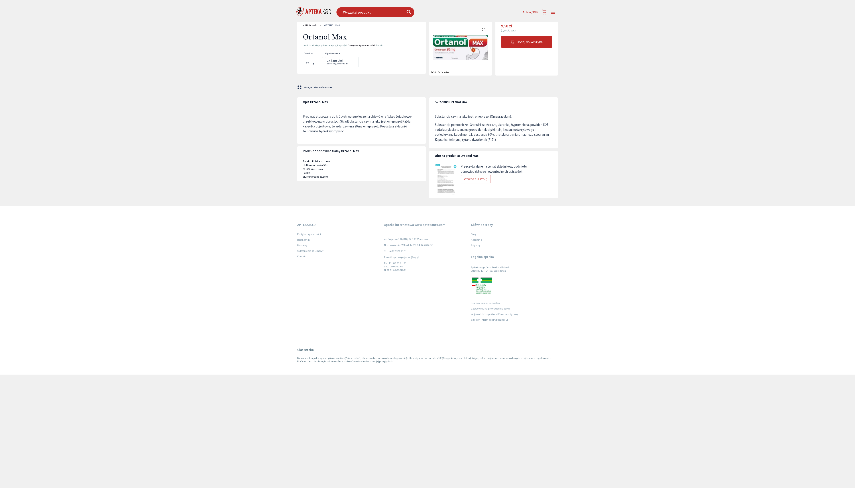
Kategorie (476, 239)
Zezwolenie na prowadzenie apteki (491, 308)
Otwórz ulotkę (475, 179)
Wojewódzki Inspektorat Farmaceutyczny (494, 314)
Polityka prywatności (309, 234)
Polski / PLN (530, 12)
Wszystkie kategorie (317, 87)
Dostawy (302, 245)
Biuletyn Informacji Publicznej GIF (490, 319)
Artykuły (475, 245)
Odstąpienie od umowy (310, 250)
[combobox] (398, 12)
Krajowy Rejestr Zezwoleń (485, 303)
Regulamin (303, 239)
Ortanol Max (332, 25)
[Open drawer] (553, 12)
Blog (473, 234)
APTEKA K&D (310, 25)
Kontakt (301, 256)
